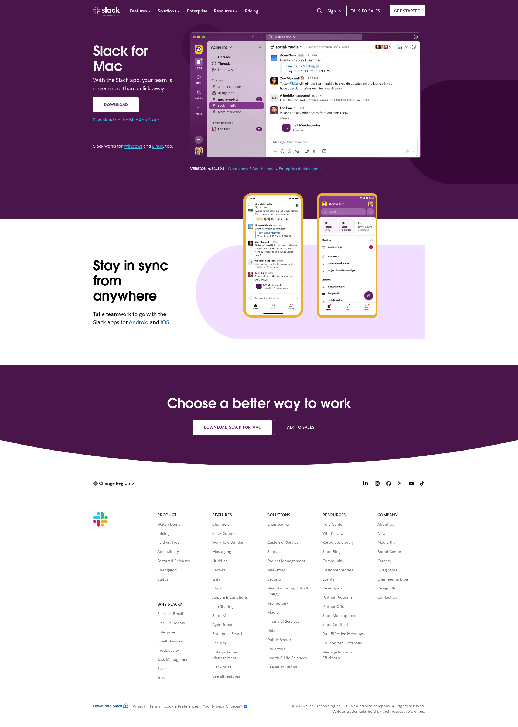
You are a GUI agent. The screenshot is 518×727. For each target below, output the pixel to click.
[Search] (319, 11)
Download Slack (107, 705)
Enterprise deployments (300, 168)
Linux (157, 146)
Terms (154, 706)
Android (139, 322)
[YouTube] (411, 484)
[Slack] (106, 11)
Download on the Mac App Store (126, 120)
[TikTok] (422, 484)
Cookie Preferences (181, 706)
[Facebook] (388, 484)
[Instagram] (377, 484)
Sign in (334, 11)
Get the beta (263, 168)
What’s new (238, 168)
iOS (165, 322)
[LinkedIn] (365, 484)
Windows (133, 146)
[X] (399, 484)
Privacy (138, 706)
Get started (407, 10)
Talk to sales (365, 10)
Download (116, 104)
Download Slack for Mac (232, 427)
